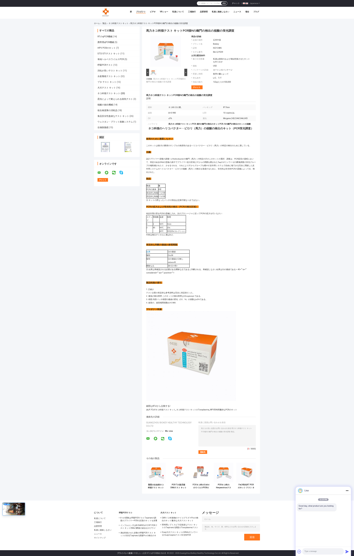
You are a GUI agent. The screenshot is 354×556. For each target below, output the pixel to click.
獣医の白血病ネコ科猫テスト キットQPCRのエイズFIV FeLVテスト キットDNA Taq (156, 486)
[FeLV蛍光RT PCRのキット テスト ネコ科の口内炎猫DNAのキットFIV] (246, 472)
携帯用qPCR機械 (105, 42)
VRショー (164, 12)
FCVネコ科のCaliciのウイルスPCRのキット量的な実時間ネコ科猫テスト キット (201, 486)
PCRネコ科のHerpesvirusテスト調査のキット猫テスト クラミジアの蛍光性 (223, 486)
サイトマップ (100, 538)
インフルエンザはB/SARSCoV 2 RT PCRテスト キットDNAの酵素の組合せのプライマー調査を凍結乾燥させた (138, 527)
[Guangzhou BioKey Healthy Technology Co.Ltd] (106, 12)
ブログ (256, 12)
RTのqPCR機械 (104, 36)
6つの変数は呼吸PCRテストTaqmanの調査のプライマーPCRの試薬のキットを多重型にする (138, 519)
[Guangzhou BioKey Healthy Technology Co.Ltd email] (100, 172)
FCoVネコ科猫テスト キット (163, 410)
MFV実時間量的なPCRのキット (223, 410)
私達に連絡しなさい (220, 12)
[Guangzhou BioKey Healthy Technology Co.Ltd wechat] (115, 172)
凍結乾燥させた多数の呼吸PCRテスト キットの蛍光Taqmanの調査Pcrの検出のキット (138, 534)
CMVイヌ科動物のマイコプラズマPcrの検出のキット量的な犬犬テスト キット (180, 519)
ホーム (97, 23)
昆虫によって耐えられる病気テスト (115, 99)
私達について (178, 12)
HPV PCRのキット (106, 48)
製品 (104, 23)
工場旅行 (192, 12)
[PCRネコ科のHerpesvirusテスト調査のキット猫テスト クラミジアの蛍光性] (223, 472)
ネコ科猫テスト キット (118, 23)
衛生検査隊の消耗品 (107, 110)
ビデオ (153, 12)
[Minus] (347, 490)
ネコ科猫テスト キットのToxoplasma (192, 410)
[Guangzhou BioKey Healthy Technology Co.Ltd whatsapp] (108, 172)
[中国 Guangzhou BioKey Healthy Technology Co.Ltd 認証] (105, 147)
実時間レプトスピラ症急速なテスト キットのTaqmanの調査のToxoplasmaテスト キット (180, 526)
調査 (224, 3)
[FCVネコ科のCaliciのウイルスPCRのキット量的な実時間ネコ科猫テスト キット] (201, 472)
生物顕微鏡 (103, 127)
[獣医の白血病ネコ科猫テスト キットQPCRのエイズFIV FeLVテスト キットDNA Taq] (156, 472)
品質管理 (204, 12)
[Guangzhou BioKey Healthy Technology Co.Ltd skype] (123, 172)
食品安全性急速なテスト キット (113, 116)
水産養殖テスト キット (108, 76)
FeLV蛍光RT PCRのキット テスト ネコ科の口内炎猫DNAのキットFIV (246, 486)
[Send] (347, 552)
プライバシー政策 (125, 553)
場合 (247, 12)
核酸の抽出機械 (105, 104)
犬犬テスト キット (106, 87)
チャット (236, 3)
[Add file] (299, 552)
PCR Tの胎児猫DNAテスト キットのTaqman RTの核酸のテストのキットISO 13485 (178, 486)
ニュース (237, 12)
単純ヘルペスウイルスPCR (110, 59)
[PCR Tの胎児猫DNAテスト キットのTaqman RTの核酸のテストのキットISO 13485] (178, 472)
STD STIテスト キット (108, 53)
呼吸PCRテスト (105, 65)
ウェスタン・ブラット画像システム (115, 121)
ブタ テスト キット (106, 82)
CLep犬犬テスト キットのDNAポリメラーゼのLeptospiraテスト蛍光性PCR (180, 533)
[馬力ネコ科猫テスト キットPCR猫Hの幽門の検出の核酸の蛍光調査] (165, 52)
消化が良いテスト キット (109, 70)
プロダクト (141, 12)
